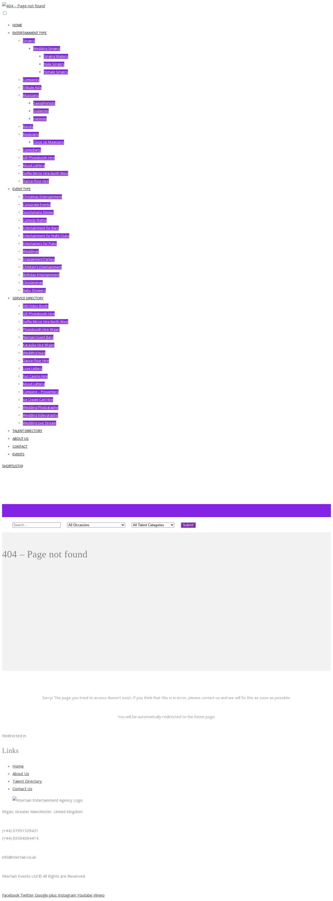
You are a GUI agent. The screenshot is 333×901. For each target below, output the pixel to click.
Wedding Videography (40, 415)
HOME (17, 25)
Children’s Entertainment (42, 267)
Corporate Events (36, 204)
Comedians (32, 149)
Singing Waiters (56, 56)
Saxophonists (44, 103)
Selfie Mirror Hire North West (45, 173)
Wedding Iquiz (34, 352)
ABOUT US (20, 438)
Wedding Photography (40, 407)
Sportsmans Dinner (38, 212)
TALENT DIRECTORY (27, 430)
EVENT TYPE (21, 188)
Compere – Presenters (41, 391)
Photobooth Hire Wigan (41, 329)
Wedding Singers (46, 48)
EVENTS (18, 454)
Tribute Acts (32, 87)
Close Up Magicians (48, 142)
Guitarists (41, 110)
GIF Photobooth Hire (39, 157)
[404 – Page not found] (23, 5)
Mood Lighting (34, 165)
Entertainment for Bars (41, 228)
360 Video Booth (35, 306)
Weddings (31, 251)
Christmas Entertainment (42, 196)
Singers (29, 40)
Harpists (40, 118)
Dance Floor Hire (36, 181)
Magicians (31, 134)
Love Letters (32, 368)
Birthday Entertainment (41, 274)
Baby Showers (34, 290)
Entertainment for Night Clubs (46, 235)
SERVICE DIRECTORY (27, 298)
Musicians (31, 95)
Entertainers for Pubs (40, 243)
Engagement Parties (39, 259)
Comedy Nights (35, 220)
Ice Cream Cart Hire (38, 399)
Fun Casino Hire (35, 376)
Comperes (31, 79)
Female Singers (56, 71)
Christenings (33, 282)
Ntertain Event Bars (38, 337)
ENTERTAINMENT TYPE (29, 32)
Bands (28, 126)
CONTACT (19, 446)
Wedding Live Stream (39, 423)
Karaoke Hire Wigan (38, 345)
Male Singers (54, 64)
